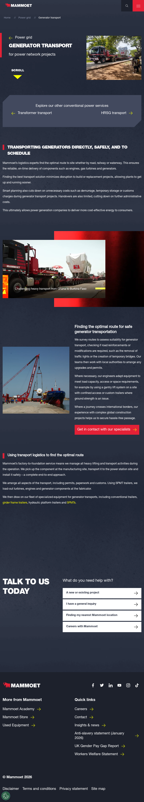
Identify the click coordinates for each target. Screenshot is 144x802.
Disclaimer (11, 789)
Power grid (24, 18)
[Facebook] (93, 685)
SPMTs (71, 503)
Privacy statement (74, 789)
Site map (98, 789)
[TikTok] (137, 685)
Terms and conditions (39, 789)
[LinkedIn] (110, 685)
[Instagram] (128, 685)
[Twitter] (101, 685)
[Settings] (5, 795)
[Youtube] (119, 685)
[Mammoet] (18, 7)
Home (7, 18)
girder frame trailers (15, 503)
